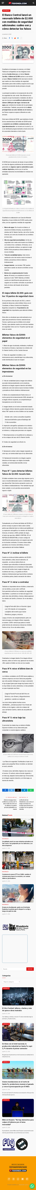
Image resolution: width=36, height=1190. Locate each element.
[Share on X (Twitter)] (12, 38)
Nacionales (6, 10)
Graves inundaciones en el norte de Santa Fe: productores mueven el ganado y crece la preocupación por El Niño (18, 1084)
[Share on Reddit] (15, 38)
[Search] (33, 3)
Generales (6, 988)
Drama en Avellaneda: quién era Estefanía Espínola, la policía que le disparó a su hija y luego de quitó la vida (16, 909)
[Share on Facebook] (9, 38)
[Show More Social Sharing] (21, 38)
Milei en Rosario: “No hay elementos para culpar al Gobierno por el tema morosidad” (18, 1122)
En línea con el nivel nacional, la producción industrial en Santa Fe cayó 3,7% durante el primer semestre (17, 1046)
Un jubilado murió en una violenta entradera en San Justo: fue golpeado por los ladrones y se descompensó (17, 843)
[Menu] (3, 3)
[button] (32, 1186)
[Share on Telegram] (17, 38)
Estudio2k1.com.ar (23, 1184)
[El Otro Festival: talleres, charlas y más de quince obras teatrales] (18, 996)
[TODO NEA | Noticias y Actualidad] (18, 3)
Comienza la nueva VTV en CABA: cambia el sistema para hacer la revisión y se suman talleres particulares (16, 876)
